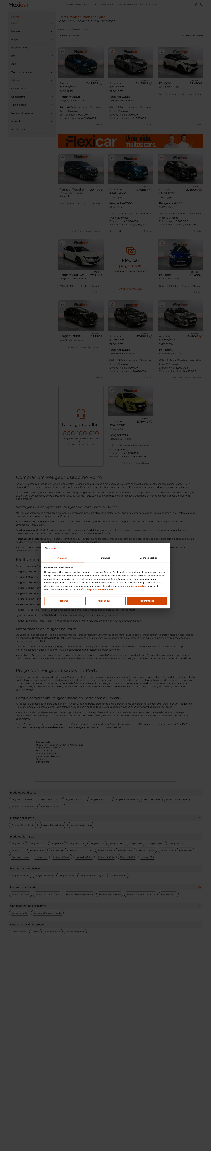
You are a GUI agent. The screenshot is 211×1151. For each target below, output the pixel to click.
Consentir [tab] (62, 558)
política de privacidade (91, 589)
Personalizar (103, 600)
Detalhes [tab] (105, 557)
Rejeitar (64, 600)
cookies (109, 589)
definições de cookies (134, 586)
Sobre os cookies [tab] (148, 557)
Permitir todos (147, 600)
